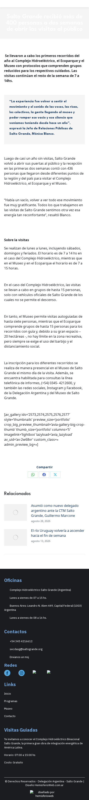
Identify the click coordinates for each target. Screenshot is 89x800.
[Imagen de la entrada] (15, 512)
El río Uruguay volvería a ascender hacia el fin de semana (57, 533)
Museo (8, 708)
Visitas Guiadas (20, 730)
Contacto (10, 716)
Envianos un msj (19, 657)
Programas (10, 701)
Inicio (7, 693)
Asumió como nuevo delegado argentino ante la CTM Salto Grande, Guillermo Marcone (55, 510)
